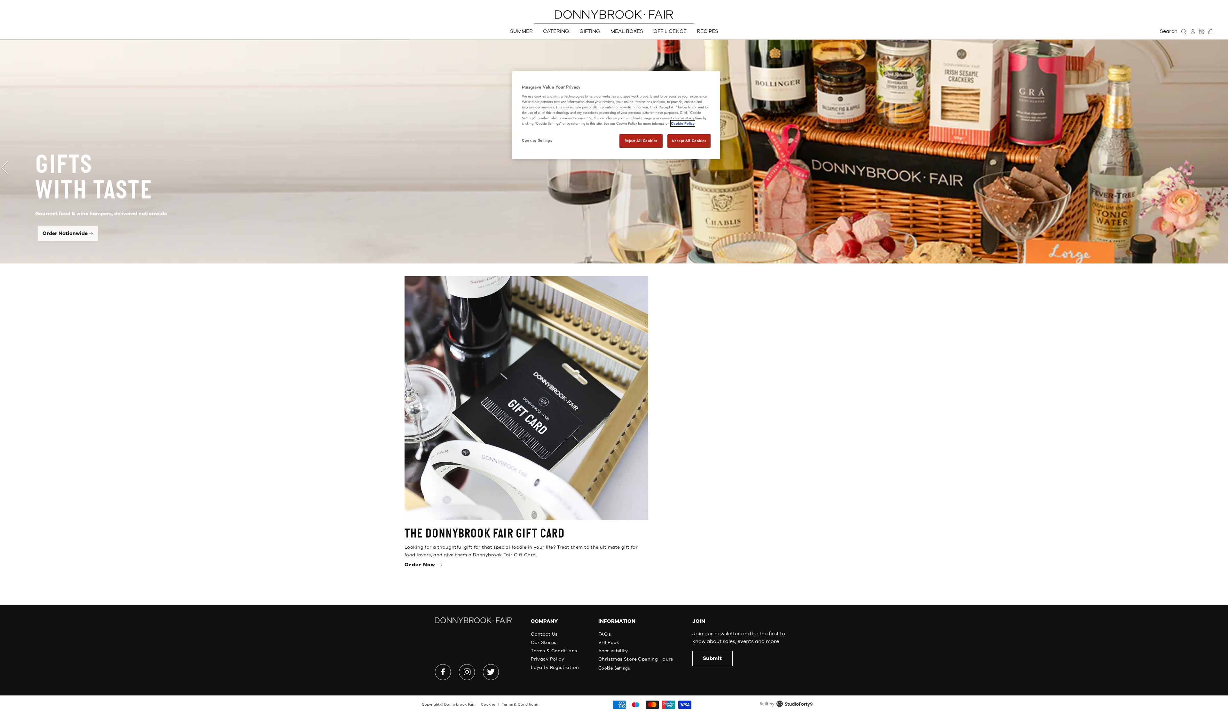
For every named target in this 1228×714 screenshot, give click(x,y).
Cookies (488, 704)
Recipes (707, 31)
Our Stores (543, 642)
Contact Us (544, 634)
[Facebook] (443, 672)
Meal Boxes (626, 31)
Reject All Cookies (641, 140)
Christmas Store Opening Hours (635, 659)
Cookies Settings (537, 140)
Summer (521, 31)
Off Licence (670, 31)
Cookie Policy (683, 123)
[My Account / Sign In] (1192, 31)
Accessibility (613, 651)
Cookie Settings (614, 668)
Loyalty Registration (555, 667)
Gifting (589, 31)
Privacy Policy (547, 659)
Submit (712, 658)
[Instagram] (467, 672)
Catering (556, 31)
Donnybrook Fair (459, 704)
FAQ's (604, 634)
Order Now (421, 564)
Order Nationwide (65, 233)
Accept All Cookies (689, 140)
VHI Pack (608, 642)
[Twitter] (491, 672)
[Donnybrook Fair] (614, 14)
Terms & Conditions (554, 651)
